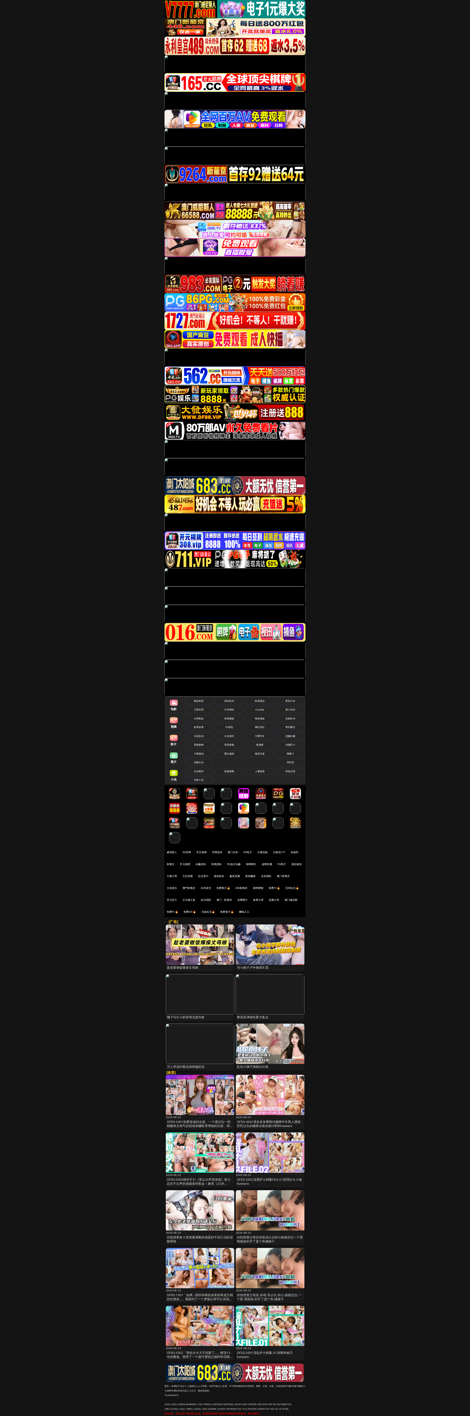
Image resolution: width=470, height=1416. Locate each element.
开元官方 (172, 900)
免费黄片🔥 (227, 911)
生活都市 (199, 771)
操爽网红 (251, 864)
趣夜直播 (234, 876)
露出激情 (229, 753)
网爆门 (290, 753)
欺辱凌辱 (199, 727)
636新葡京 (241, 888)
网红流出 (260, 727)
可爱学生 (260, 736)
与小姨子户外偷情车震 (252, 967)
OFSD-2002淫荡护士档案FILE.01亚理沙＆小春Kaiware (269, 1181)
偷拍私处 (219, 876)
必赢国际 (201, 864)
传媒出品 (199, 762)
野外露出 (290, 727)
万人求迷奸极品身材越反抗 (186, 1066)
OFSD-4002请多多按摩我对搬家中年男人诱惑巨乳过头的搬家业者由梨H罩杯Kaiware (269, 1124)
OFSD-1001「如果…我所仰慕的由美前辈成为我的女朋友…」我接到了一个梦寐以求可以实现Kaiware (200, 1299)
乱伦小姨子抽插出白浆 (252, 1066)
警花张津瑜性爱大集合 (252, 1017)
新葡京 (170, 864)
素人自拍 (290, 709)
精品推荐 (199, 701)
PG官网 (186, 852)
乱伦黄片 (203, 876)
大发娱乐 (172, 888)
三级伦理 (199, 709)
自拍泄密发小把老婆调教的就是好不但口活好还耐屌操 (200, 1239)
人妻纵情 (260, 771)
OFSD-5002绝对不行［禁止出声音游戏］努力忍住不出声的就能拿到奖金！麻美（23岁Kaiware (199, 1183)
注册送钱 (262, 852)
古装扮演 (199, 736)
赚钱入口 (244, 911)
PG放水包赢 (234, 864)
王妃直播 (187, 876)
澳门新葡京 (283, 876)
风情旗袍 (199, 744)
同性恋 (290, 762)
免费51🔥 (274, 888)
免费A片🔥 (189, 911)
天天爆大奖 (189, 900)
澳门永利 (233, 852)
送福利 (294, 852)
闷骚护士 (290, 744)
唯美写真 (260, 753)
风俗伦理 (290, 771)
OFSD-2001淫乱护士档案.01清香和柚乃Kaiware (265, 1355)
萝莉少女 (290, 701)
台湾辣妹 (199, 718)
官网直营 (217, 852)
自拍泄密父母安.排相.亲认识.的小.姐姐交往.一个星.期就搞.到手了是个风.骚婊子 (269, 1297)
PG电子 (247, 852)
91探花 (229, 727)
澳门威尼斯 (291, 900)
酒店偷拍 (296, 864)
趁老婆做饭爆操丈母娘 (182, 967)
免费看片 (242, 900)
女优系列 (229, 736)
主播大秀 (172, 876)
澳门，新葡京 (224, 900)
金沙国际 (206, 900)
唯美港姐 (260, 718)
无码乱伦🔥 (292, 888)
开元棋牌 (201, 852)
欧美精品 (260, 701)
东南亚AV (290, 718)
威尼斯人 (172, 852)
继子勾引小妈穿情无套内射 (186, 1017)
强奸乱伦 (229, 701)
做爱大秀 (258, 900)
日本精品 (229, 709)
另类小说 (199, 779)
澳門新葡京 (189, 888)
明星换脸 (229, 744)
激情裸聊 (258, 888)
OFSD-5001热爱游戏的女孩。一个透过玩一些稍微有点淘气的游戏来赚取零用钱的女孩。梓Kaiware (199, 1126)
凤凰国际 (216, 864)
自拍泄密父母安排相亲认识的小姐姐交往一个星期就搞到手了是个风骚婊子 (270, 1239)
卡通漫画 (199, 753)
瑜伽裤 (259, 744)
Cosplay (259, 709)
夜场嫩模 (250, 876)
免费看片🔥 (223, 888)
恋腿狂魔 (290, 736)
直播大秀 (274, 900)
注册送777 (279, 852)
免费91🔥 (172, 911)
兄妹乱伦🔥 (208, 911)
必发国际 (266, 876)
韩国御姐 (229, 718)
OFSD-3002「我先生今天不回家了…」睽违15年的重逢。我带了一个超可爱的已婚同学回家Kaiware (198, 1357)
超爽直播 (267, 864)
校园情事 (229, 771)
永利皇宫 (206, 888)
